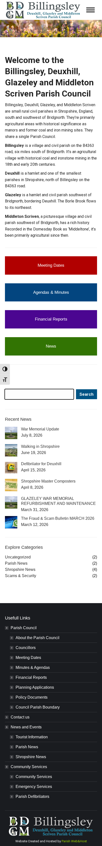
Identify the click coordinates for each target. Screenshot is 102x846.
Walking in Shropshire (40, 446)
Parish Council (24, 628)
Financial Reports (31, 677)
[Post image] (11, 433)
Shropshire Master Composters (48, 481)
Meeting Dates (28, 657)
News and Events (26, 727)
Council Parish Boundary (38, 707)
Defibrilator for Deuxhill (41, 464)
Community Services (29, 767)
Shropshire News (31, 757)
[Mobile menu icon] (90, 9)
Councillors (26, 648)
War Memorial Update (40, 429)
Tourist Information (32, 737)
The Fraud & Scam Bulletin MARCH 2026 (57, 518)
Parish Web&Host (74, 841)
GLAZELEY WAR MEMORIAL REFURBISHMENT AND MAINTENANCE (58, 501)
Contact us (20, 717)
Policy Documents (32, 697)
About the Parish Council (37, 638)
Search (86, 394)
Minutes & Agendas (33, 667)
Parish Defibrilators (32, 796)
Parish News (27, 747)
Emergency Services (34, 786)
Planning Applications (35, 687)
